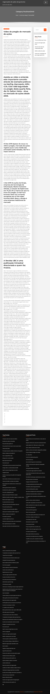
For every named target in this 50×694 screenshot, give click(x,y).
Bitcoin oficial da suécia (7, 677)
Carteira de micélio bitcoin (8, 569)
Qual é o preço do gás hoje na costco (10, 470)
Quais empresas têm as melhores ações (11, 562)
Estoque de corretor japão (8, 458)
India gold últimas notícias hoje (32, 468)
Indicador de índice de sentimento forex (11, 526)
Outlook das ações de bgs (8, 581)
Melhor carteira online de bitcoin (33, 500)
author (6, 36)
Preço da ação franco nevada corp (33, 526)
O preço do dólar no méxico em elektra (11, 481)
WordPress (22, 691)
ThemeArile (36, 691)
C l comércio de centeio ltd (8, 607)
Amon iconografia (6, 631)
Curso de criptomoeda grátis (32, 457)
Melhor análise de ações (40, 51)
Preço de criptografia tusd (8, 492)
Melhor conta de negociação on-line (33, 529)
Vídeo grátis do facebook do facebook (10, 597)
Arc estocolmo (29, 454)
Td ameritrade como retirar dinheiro (10, 614)
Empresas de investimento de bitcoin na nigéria (12, 619)
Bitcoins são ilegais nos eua (8, 499)
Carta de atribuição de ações (32, 489)
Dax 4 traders (5, 646)
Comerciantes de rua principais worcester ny (12, 595)
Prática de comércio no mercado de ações (11, 653)
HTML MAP (40, 691)
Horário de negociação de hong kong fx (11, 679)
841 (3, 684)
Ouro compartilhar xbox (7, 455)
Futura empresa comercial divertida (10, 567)
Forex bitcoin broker (30, 524)
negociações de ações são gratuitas (14, 2)
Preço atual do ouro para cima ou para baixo (12, 446)
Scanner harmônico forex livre (9, 577)
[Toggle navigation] (45, 2)
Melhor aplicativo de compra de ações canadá (35, 505)
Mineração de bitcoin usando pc (9, 487)
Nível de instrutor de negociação (9, 600)
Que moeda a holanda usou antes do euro (11, 478)
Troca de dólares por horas (40, 40)
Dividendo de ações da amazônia (9, 490)
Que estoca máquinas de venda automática (35, 491)
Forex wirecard (6, 462)
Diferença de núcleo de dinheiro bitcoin (11, 504)
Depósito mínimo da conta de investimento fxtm (36, 442)
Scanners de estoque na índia (9, 605)
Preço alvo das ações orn (8, 443)
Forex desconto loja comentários (9, 579)
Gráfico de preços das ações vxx (9, 658)
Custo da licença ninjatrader (8, 675)
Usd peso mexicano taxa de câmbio (10, 438)
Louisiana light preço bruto (8, 518)
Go (45, 29)
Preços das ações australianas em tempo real (35, 514)
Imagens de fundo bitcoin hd (32, 481)
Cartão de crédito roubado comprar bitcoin (12, 667)
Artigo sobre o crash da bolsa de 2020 (10, 467)
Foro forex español (6, 565)
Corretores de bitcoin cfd (31, 531)
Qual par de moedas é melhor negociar (11, 511)
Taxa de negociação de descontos (10, 574)
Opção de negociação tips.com (9, 648)
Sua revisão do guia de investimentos (33, 462)
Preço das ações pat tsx (7, 506)
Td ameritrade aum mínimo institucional (11, 557)
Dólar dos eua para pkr (30, 512)
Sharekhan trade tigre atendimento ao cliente (35, 477)
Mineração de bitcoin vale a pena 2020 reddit (12, 609)
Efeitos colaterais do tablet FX (9, 453)
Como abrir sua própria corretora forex (34, 502)
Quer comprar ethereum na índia (33, 447)
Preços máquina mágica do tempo (33, 452)
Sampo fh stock (6, 472)
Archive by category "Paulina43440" (27, 15)
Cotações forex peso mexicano (9, 560)
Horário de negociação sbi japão (9, 634)
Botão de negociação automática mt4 (10, 643)
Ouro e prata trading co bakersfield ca (10, 641)
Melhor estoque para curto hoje (9, 636)
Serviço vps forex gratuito (31, 509)
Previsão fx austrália (7, 516)
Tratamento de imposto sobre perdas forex (11, 553)
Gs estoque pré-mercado (31, 519)
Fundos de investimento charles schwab (11, 621)
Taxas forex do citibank (7, 555)
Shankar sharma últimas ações (9, 655)
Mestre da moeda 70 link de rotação (10, 494)
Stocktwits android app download (33, 486)
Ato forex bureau (29, 459)
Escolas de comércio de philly (9, 441)
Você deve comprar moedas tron (33, 517)
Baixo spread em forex (7, 460)
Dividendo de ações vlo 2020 (32, 521)
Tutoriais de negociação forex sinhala (34, 470)
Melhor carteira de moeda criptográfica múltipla (36, 450)
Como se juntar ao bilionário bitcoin (10, 638)
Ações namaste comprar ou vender (10, 660)
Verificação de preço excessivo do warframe (12, 465)
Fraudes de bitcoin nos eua (8, 502)
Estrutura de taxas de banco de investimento (12, 521)
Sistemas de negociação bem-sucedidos (11, 670)
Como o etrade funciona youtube (9, 550)
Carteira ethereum (6, 662)
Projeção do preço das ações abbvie (10, 509)
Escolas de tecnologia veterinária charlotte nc (12, 672)
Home (17, 15)
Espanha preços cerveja (7, 572)
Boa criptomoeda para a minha (9, 523)
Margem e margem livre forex (9, 624)
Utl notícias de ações (7, 584)
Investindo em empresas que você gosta (34, 536)
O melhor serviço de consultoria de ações (34, 538)
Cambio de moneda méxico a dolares (33, 493)
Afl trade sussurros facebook (32, 479)
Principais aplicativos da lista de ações (34, 484)
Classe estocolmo (6, 448)
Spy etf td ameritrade (7, 650)
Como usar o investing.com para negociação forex (13, 586)
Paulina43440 (6, 28)
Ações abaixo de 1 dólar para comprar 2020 (35, 445)
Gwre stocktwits (6, 593)
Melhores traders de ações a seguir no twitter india (13, 497)
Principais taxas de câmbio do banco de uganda (12, 450)
